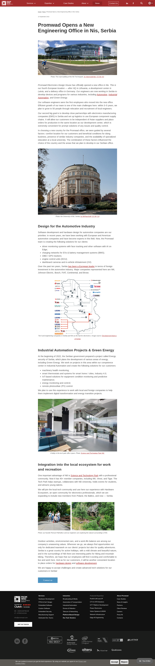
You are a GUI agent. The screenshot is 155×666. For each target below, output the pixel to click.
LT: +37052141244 (20, 613)
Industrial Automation (70, 605)
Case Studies (68, 3)
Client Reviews (122, 608)
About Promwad (122, 596)
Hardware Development (46, 599)
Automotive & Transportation (72, 602)
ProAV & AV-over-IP (96, 599)
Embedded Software (45, 605)
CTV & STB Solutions (97, 602)
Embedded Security (45, 611)
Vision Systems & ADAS (98, 611)
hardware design (63, 563)
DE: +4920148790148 (21, 611)
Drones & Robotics (69, 608)
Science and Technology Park (84, 475)
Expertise (48, 3)
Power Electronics (96, 608)
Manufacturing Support (46, 614)
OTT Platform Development (99, 605)
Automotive (102, 94)
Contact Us (113, 3)
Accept (114, 662)
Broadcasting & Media (70, 599)
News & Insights (122, 602)
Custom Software (44, 608)
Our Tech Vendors (69, 618)
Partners (120, 605)
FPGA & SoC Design (45, 602)
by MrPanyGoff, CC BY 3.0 (90, 216)
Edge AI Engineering (97, 617)
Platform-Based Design (71, 614)
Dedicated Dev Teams (45, 618)
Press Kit (120, 614)
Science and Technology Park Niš (93, 453)
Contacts (120, 618)
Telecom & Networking (70, 611)
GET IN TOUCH (23, 624)
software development (86, 563)
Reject (124, 662)
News (97, 3)
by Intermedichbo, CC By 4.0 (94, 77)
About (84, 3)
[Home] (7, 3)
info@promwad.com (21, 617)
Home (39, 12)
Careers (119, 611)
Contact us (47, 580)
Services (30, 3)
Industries (66, 596)
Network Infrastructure (97, 614)
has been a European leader (81, 266)
